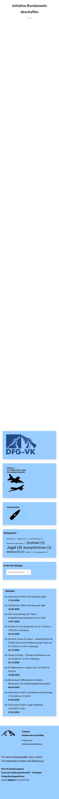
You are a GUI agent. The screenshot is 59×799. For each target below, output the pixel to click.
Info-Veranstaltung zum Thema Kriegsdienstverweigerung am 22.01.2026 (27, 616)
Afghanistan (22, 539)
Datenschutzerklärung (32, 744)
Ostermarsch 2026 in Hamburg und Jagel (26, 605)
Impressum (27, 740)
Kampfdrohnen (37, 547)
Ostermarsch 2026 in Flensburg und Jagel (27, 596)
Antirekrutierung (36, 539)
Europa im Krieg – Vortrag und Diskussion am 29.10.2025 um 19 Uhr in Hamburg (29, 657)
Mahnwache (16, 551)
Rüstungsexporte (41, 552)
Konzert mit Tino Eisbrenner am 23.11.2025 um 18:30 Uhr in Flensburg (29, 628)
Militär (29, 552)
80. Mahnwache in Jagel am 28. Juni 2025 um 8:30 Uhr (29, 669)
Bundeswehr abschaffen (16, 543)
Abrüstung (11, 539)
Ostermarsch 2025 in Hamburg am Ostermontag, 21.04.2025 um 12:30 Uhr (30, 694)
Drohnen (36, 543)
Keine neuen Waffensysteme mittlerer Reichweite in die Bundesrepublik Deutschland (29, 682)
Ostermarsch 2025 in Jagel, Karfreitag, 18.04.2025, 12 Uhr (25, 707)
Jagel (14, 547)
